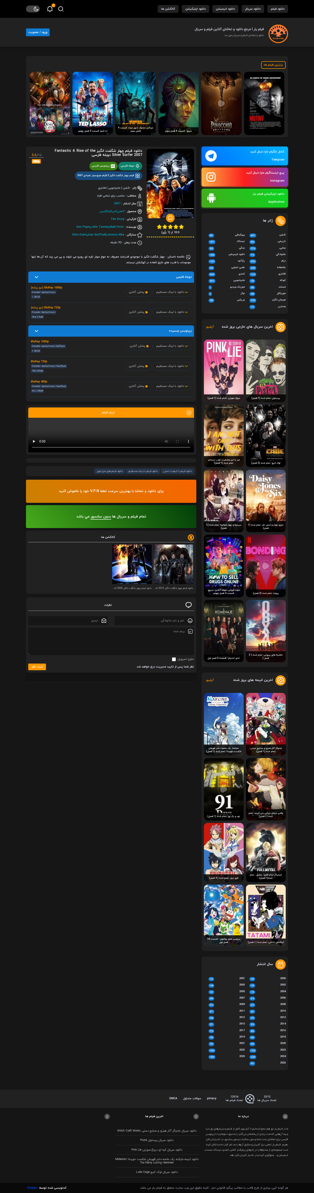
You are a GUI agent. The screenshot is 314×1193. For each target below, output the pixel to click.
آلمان (121, 211)
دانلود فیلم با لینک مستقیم (143, 471)
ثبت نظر (37, 667)
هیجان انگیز (268, 300)
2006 (268, 998)
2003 (227, 985)
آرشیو (210, 327)
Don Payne (84, 227)
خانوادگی (268, 255)
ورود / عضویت (37, 32)
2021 (227, 1044)
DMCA (173, 1098)
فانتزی (268, 274)
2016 (268, 1031)
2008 (268, 1005)
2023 (227, 1050)
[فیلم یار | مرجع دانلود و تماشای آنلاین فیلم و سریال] (278, 32)
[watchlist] (170, 218)
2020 (268, 1044)
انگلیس (104, 211)
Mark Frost (117, 227)
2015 (227, 1024)
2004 (268, 992)
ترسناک (227, 242)
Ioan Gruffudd (97, 235)
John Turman (100, 227)
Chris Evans (79, 235)
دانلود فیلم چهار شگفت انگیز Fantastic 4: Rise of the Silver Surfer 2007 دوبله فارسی (98, 153)
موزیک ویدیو (227, 287)
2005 (227, 992)
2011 (227, 1011)
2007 (117, 203)
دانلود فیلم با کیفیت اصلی (177, 471)
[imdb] (36, 161)
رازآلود (227, 261)
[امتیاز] (181, 226)
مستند (268, 287)
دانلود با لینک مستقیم (170, 292)
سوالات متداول (192, 1098)
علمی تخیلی (227, 268)
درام (268, 261)
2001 (227, 979)
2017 (227, 1031)
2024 (268, 1057)
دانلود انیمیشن (225, 9)
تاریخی (268, 242)
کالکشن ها (168, 9)
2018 (268, 1037)
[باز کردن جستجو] (60, 9)
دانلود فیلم (278, 9)
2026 (268, 1063)
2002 (268, 985)
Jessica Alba (115, 235)
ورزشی (227, 300)
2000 (268, 979)
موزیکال (268, 294)
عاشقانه (268, 268)
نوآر (227, 294)
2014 (268, 1024)
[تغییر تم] (33, 9)
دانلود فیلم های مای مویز (110, 471)
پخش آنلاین (137, 292)
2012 (268, 1018)
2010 (268, 1011)
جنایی (268, 248)
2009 (227, 1005)
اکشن (268, 235)
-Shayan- (32, 1188)
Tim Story (117, 219)
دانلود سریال (253, 9)
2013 (227, 1018)
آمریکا (113, 211)
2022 (268, 1050)
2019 (227, 1037)
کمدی (227, 274)
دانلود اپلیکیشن (195, 9)
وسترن (268, 307)
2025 (227, 1057)
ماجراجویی (227, 280)
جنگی (227, 248)
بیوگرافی (227, 235)
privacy (211, 1098)
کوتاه (268, 280)
